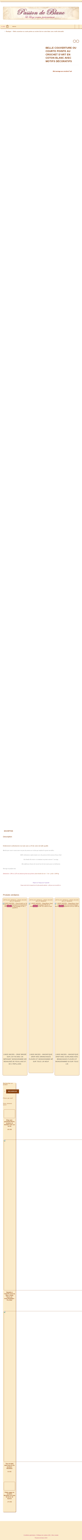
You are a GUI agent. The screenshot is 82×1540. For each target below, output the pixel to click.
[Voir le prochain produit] (77, 41)
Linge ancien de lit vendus (18, 900)
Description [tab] (8, 831)
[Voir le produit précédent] (74, 41)
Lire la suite (15, 1069)
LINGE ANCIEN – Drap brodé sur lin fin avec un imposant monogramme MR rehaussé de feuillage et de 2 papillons (15, 1059)
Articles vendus (9, 900)
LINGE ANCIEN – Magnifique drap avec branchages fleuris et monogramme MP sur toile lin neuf (41, 1058)
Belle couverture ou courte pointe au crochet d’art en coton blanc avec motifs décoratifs (38, 31)
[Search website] (77, 27)
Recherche (12, 1091)
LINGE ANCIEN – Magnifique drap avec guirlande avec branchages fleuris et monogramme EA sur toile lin (67, 1059)
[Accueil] (3, 31)
